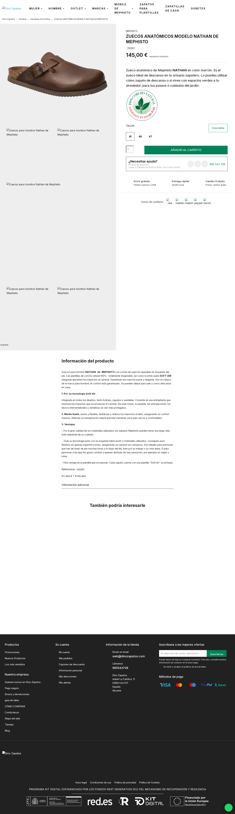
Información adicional (75, 484)
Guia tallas (218, 127)
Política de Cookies (149, 782)
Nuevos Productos (15, 658)
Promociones (12, 652)
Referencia (68, 469)
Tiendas (9, 724)
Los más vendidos (15, 664)
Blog (7, 730)
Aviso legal (81, 782)
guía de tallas (12, 700)
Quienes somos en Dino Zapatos (23, 682)
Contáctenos (12, 712)
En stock (67, 476)
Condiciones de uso (100, 782)
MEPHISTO (131, 31)
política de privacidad (195, 667)
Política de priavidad (125, 782)
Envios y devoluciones (17, 694)
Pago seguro (12, 688)
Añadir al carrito (186, 150)
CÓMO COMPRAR (15, 706)
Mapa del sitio (12, 718)
